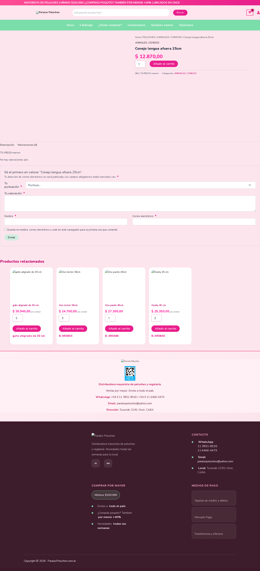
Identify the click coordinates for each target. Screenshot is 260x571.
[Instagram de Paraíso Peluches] (96, 463)
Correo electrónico (144, 216)
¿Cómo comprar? (110, 25)
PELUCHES (149, 37)
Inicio (70, 25)
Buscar (180, 12)
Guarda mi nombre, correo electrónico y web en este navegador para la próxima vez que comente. (62, 229)
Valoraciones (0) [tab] (27, 145)
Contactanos (136, 25)
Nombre (10, 216)
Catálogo (86, 25)
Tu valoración (14, 193)
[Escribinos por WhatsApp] (108, 463)
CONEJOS (176, 37)
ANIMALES (163, 37)
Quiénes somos (162, 25)
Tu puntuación (13, 185)
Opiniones (186, 25)
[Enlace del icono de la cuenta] (258, 12)
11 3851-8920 (207, 446)
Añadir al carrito (163, 64)
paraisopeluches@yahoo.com (215, 461)
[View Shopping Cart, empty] (249, 12)
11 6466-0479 (207, 450)
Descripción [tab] (7, 145)
